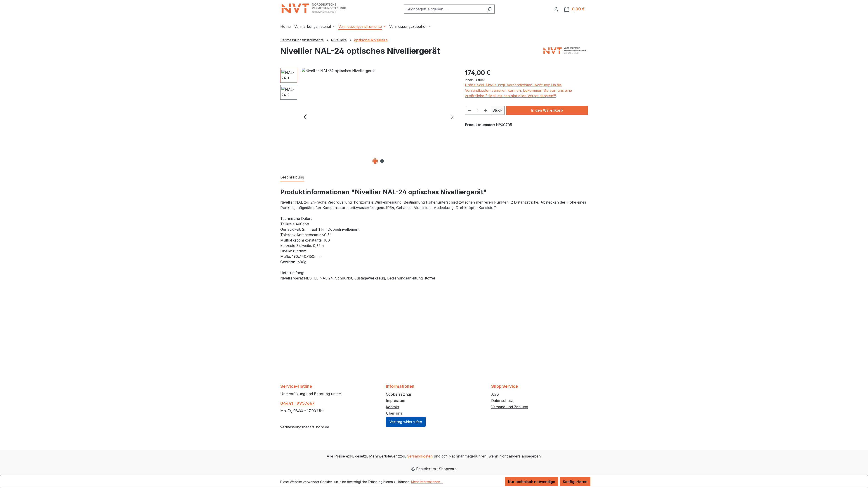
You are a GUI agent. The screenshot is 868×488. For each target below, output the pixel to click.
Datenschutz (502, 400)
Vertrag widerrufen (405, 422)
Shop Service (504, 386)
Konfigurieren (575, 481)
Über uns (394, 413)
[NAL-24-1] (379, 116)
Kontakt (392, 407)
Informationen (400, 386)
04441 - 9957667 (297, 403)
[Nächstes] (452, 116)
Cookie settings (399, 394)
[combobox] (444, 9)
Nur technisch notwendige (531, 481)
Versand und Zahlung (509, 407)
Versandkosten (420, 456)
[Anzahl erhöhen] (486, 110)
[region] (368, 116)
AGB (495, 394)
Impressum (395, 400)
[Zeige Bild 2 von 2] (382, 161)
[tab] (292, 177)
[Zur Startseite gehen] (314, 8)
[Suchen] (489, 9)
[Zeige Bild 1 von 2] (375, 161)
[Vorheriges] (305, 116)
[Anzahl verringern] (469, 110)
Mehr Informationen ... (427, 482)
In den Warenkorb (547, 110)
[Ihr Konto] (555, 9)
